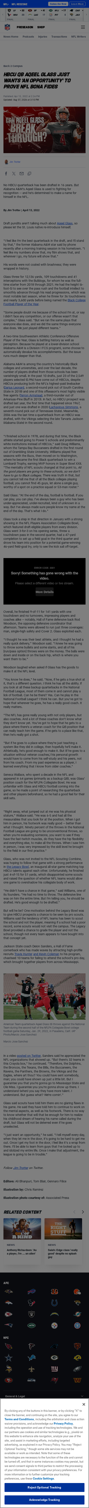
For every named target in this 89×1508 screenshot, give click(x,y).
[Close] (84, 1404)
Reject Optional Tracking (44, 1487)
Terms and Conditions (19, 1419)
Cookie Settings (43, 1478)
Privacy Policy (63, 1423)
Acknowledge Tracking (44, 1499)
